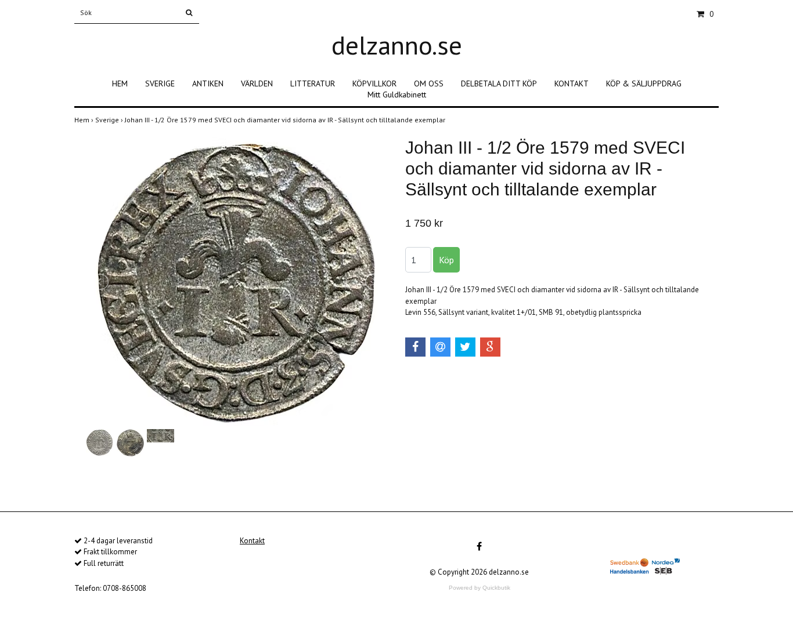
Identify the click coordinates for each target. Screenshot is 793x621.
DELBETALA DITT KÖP (499, 83)
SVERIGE (160, 83)
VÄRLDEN (257, 83)
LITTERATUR (312, 83)
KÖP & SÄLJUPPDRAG (644, 83)
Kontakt (252, 541)
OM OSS (429, 83)
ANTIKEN (208, 83)
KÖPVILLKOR (374, 83)
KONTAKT (571, 83)
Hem (84, 119)
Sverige (110, 119)
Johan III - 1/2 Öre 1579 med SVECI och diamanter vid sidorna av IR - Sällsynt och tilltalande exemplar (286, 119)
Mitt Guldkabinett (396, 94)
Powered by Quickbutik (479, 587)
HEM (120, 83)
